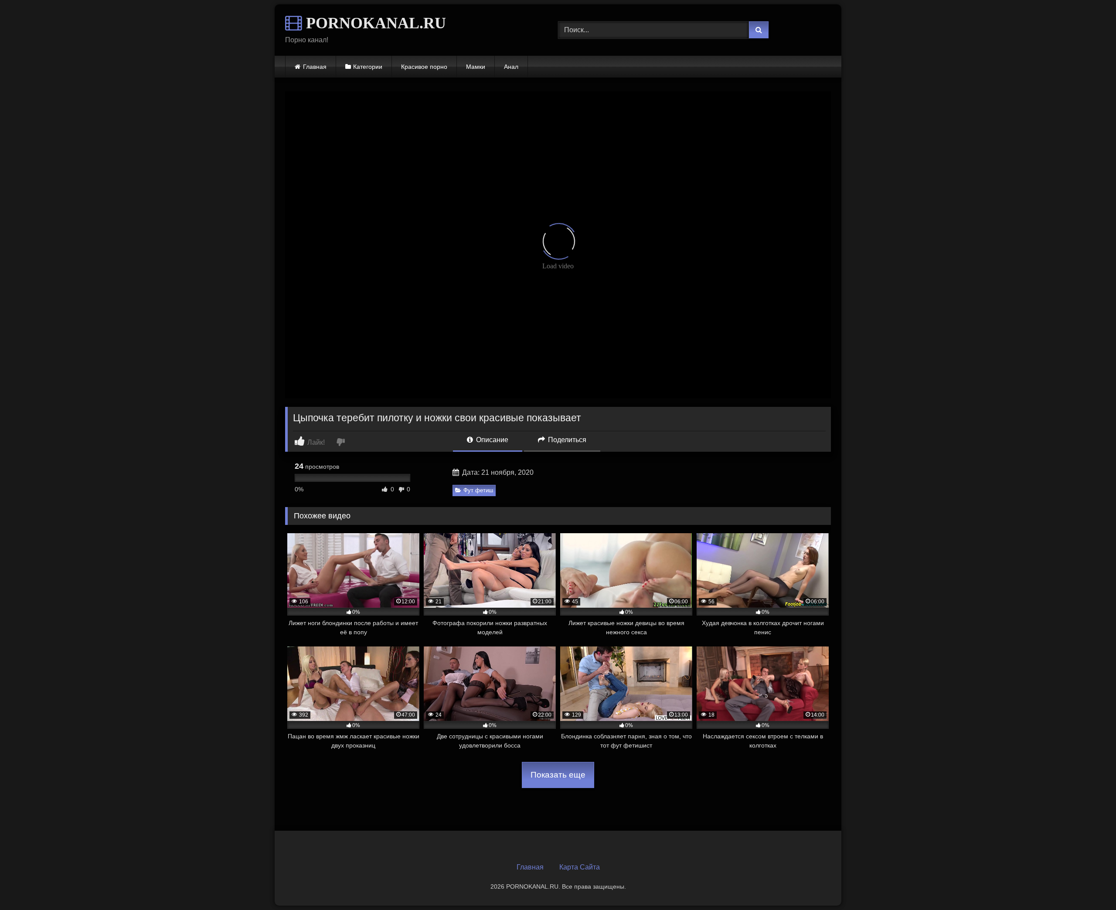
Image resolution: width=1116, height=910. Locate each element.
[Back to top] (1089, 884)
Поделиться (566, 439)
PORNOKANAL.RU (374, 23)
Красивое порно (424, 66)
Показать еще (558, 774)
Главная (315, 66)
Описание (491, 439)
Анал (511, 66)
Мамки (475, 66)
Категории (367, 66)
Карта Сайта (579, 867)
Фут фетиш (478, 490)
